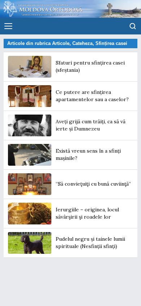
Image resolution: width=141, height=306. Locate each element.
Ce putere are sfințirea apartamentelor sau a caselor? (92, 96)
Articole (60, 43)
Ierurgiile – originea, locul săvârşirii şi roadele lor (87, 213)
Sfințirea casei (111, 43)
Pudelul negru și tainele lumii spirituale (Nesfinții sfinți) (90, 242)
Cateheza (82, 43)
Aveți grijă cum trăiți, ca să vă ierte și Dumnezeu (90, 125)
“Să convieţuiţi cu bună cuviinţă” (93, 184)
